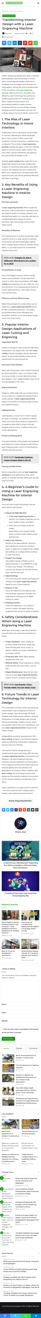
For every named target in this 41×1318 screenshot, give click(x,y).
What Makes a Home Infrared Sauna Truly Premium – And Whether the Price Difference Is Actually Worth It (10, 927)
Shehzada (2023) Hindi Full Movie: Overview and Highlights (26, 1181)
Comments (33, 1048)
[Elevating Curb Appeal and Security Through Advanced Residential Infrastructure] (8, 1101)
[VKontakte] (28, 809)
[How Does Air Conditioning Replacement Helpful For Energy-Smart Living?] (30, 915)
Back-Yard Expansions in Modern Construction (10, 1133)
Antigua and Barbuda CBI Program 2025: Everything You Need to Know (25, 1204)
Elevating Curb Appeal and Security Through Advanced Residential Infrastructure (27, 1101)
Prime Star (8, 33)
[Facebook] (3, 809)
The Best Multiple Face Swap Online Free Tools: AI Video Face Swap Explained (27, 1235)
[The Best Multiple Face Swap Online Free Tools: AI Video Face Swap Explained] (8, 1239)
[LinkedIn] (12, 809)
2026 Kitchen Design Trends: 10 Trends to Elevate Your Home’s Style (29, 954)
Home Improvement (16, 11)
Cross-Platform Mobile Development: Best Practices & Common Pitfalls (27, 1191)
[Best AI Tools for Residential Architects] (11, 944)
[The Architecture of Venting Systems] (8, 1068)
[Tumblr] (16, 809)
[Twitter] (7, 809)
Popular (19, 1048)
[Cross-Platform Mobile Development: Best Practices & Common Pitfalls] (8, 1194)
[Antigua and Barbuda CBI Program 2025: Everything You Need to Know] (8, 1207)
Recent (6, 1048)
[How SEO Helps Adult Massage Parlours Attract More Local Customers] (8, 1091)
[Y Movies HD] (14, 3)
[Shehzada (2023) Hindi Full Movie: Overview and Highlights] (8, 1181)
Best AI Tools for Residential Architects (8, 953)
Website (4, 1021)
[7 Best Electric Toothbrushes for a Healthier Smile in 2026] (30, 1147)
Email (4, 1012)
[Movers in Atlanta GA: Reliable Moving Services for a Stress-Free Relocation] (8, 1078)
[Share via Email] (32, 809)
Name (4, 1004)
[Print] (36, 809)
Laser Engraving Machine (21, 801)
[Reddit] (24, 809)
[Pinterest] (20, 809)
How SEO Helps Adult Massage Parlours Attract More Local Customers (26, 1090)
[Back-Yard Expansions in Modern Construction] (8, 1058)
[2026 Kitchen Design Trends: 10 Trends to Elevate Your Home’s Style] (30, 944)
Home (6, 11)
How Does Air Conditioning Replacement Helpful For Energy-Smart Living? (29, 926)
